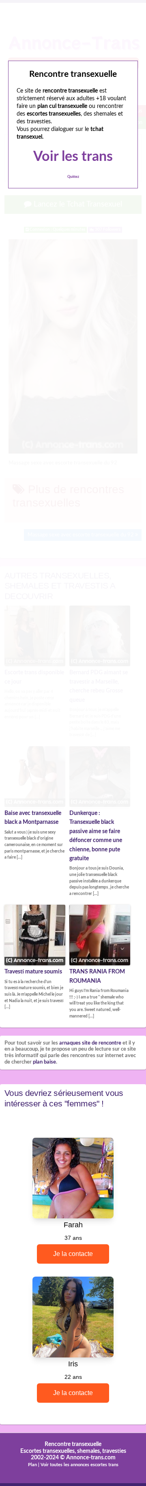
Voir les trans (73, 157)
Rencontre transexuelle (73, 1444)
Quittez (73, 177)
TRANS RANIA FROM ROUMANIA (97, 976)
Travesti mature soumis (33, 972)
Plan (32, 1465)
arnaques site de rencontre (90, 1043)
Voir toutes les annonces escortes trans (79, 1465)
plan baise (44, 1062)
